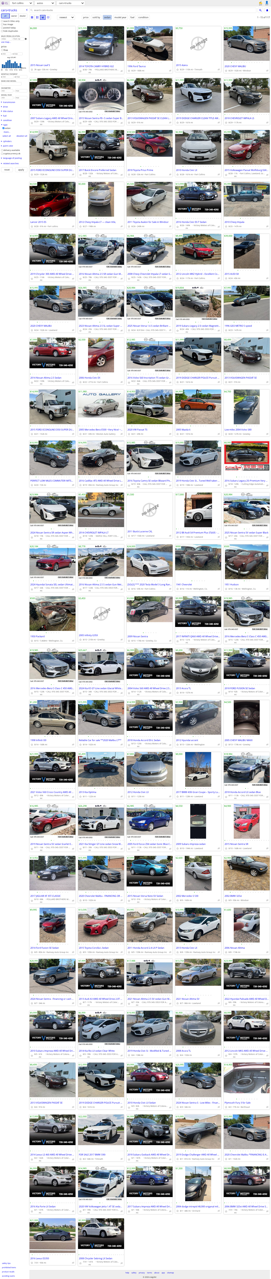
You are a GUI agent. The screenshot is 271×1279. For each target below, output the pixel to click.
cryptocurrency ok (11, 153)
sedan (8, 128)
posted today (9, 27)
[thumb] (37, 17)
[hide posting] (73, 69)
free (6, 50)
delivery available (11, 150)
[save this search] (267, 10)
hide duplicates (10, 31)
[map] (48, 17)
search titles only (11, 21)
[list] (32, 17)
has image (8, 24)
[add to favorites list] (32, 69)
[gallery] (42, 17)
